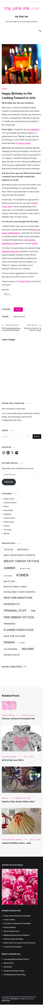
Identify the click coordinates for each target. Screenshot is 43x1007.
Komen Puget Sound (11, 931)
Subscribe (9, 482)
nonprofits (11, 604)
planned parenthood (19, 629)
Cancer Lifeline (24, 143)
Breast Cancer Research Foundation (17, 916)
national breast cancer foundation (19, 592)
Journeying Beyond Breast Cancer (16, 959)
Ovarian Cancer (9, 518)
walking (28, 649)
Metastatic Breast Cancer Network (17, 935)
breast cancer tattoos (21, 561)
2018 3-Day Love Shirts (13, 760)
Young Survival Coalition (13, 947)
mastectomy (9, 581)
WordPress (6, 1001)
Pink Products (9, 522)
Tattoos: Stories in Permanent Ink (18, 718)
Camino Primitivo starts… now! (16, 843)
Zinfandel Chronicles (10, 251)
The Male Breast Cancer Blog (14, 975)
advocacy (23, 549)
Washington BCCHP (12, 655)
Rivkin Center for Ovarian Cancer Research (20, 943)
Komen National (10, 927)
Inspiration (7, 514)
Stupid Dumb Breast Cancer (14, 971)
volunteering (10, 649)
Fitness (6, 506)
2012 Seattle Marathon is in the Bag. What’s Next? (11, 327)
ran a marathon (33, 129)
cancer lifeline (25, 568)
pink (33, 611)
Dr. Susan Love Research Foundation (17, 923)
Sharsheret (8, 967)
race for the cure (14, 636)
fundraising (8, 576)
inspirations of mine (10, 243)
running (35, 243)
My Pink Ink (21, 17)
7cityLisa (8, 550)
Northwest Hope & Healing (13, 939)
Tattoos (6, 526)
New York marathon (18, 597)
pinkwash (9, 623)
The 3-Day (7, 530)
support (22, 643)
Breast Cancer (9, 499)
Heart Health (8, 510)
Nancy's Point (9, 963)
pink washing (29, 240)
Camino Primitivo (10, 503)
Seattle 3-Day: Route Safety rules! (18, 801)
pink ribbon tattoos (19, 617)
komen (22, 575)
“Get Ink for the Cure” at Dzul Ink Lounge (32, 327)
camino (9, 568)
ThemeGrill (14, 999)
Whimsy (4, 89)
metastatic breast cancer (15, 587)
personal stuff (19, 317)
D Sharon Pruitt (23, 281)
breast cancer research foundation (19, 555)
